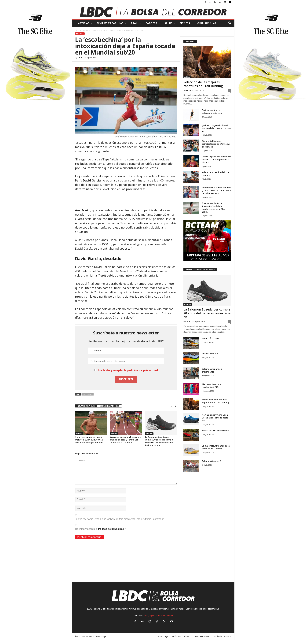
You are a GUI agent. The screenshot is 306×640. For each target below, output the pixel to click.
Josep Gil (187, 90)
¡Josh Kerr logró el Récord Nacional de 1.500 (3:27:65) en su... (216, 128)
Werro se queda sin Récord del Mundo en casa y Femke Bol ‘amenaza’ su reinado (125, 440)
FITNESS (185, 23)
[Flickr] (210, 2)
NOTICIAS (83, 23)
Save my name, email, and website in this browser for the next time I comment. (120, 519)
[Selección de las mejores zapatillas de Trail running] (207, 62)
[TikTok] (220, 2)
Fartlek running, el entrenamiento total (212, 111)
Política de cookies (180, 636)
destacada (88, 394)
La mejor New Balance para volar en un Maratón (216, 447)
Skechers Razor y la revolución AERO (211, 385)
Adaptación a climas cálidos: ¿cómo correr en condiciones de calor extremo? (216, 190)
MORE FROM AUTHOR (109, 406)
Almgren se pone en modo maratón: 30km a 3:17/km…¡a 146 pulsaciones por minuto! (89, 440)
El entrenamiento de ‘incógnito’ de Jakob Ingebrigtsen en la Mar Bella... (213, 207)
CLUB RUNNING (206, 23)
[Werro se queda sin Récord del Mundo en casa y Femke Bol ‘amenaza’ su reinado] (126, 423)
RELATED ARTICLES (86, 406)
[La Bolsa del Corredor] (153, 12)
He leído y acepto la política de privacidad (128, 370)
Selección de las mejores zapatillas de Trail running (203, 84)
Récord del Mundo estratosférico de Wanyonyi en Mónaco (216, 144)
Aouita (186, 321)
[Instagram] (215, 2)
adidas (187, 77)
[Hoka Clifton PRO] (191, 343)
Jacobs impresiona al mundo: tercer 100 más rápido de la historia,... (216, 159)
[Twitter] (225, 2)
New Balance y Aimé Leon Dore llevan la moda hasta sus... (215, 417)
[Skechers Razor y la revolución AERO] (191, 389)
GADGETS (151, 23)
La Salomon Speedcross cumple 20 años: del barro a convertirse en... (206, 313)
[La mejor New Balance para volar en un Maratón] (191, 450)
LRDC (80, 57)
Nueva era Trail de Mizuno (215, 430)
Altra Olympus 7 (210, 353)
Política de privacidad (111, 529)
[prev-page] (171, 406)
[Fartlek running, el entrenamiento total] (191, 115)
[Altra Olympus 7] (191, 358)
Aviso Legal (163, 636)
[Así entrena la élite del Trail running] (191, 177)
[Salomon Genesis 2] (191, 466)
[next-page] (175, 406)
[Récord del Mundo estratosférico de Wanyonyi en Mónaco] (191, 146)
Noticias (85, 30)
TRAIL (134, 23)
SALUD (168, 23)
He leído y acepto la (100, 529)
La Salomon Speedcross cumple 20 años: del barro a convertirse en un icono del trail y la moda (159, 441)
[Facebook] (205, 2)
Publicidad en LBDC (222, 636)
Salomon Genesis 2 (211, 461)
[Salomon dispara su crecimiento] (191, 373)
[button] (229, 23)
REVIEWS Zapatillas (110, 23)
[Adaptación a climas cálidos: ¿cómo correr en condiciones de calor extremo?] (191, 192)
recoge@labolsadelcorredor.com (158, 615)
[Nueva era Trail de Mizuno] (191, 435)
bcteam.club (213, 609)
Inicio (77, 30)
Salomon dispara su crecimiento (212, 370)
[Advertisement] (126, 200)
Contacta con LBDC (201, 636)
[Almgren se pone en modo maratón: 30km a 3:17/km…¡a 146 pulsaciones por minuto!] (91, 423)
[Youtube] (230, 2)
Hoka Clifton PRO (210, 338)
